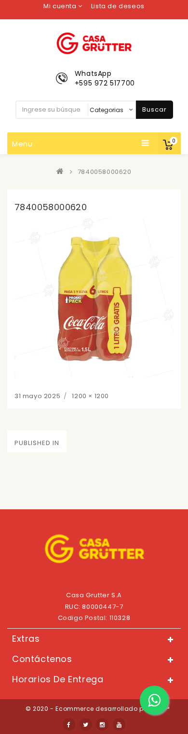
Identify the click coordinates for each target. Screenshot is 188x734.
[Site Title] (94, 42)
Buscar (154, 109)
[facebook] (69, 724)
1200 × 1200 (90, 396)
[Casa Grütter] (62, 171)
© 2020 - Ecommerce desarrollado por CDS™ (98, 709)
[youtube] (119, 724)
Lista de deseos (118, 6)
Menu (22, 144)
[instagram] (102, 724)
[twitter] (86, 724)
